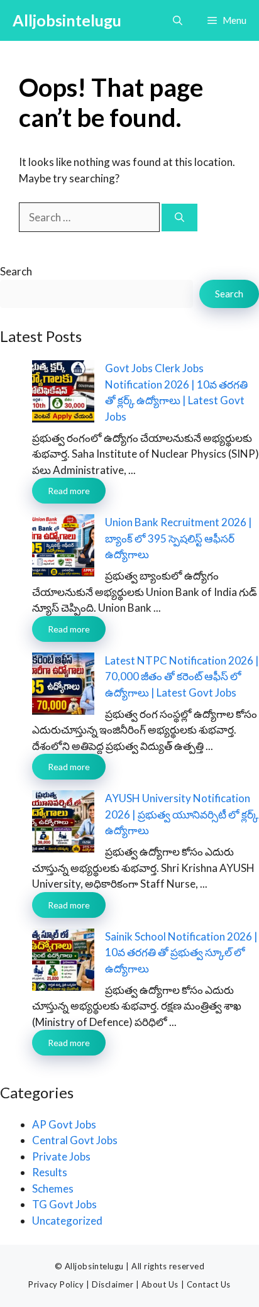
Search (16, 271)
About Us (160, 1284)
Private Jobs (61, 1156)
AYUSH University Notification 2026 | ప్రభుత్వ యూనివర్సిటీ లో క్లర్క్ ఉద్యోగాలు (181, 814)
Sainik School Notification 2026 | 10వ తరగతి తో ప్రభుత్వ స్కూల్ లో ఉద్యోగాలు (181, 952)
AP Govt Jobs (64, 1124)
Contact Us (209, 1284)
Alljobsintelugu (67, 20)
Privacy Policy (56, 1284)
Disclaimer (112, 1284)
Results (49, 1172)
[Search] (179, 218)
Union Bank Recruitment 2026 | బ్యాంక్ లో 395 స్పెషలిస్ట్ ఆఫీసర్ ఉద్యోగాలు (178, 538)
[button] (177, 20)
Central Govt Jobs (75, 1140)
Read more (69, 490)
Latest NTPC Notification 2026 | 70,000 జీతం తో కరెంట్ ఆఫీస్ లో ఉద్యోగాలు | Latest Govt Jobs (182, 676)
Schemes (53, 1188)
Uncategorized (67, 1220)
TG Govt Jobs (64, 1204)
